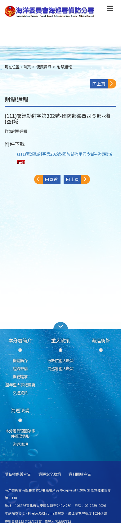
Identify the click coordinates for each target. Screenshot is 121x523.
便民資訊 (43, 67)
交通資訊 (20, 393)
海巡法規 (20, 410)
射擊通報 (64, 67)
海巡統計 (101, 340)
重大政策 (60, 340)
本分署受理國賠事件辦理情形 (20, 433)
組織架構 (20, 368)
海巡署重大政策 (60, 368)
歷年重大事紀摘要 (20, 385)
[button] (110, 9)
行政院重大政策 (60, 360)
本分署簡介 (20, 340)
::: (1, 69)
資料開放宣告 (80, 474)
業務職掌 (20, 376)
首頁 (27, 67)
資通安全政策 (49, 474)
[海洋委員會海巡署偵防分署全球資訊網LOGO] (50, 11)
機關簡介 (20, 360)
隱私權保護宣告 (18, 474)
